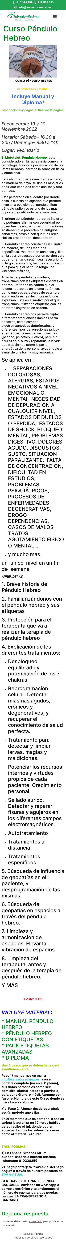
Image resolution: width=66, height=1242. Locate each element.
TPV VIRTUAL (12, 1175)
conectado (35, 1221)
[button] (55, 16)
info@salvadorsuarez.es (21, 1079)
